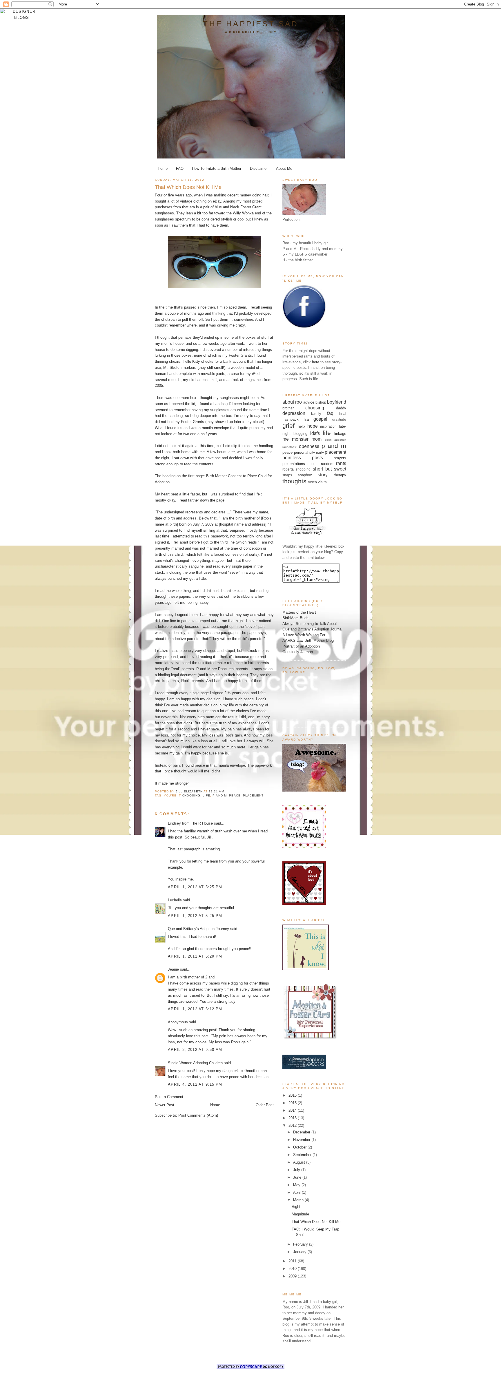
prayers (340, 458)
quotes (313, 464)
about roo (292, 402)
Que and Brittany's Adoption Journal (312, 629)
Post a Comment (169, 1097)
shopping (303, 469)
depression (293, 413)
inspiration (328, 426)
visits (322, 482)
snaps (287, 475)
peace (235, 795)
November (302, 1139)
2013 (293, 1118)
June (297, 1177)
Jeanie (173, 969)
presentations (293, 464)
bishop (320, 402)
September (303, 1155)
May (297, 1185)
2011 (293, 1261)
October (300, 1147)
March (299, 1200)
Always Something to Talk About (309, 623)
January (300, 1252)
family (316, 413)
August (299, 1162)
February (301, 1244)
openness (309, 446)
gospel (320, 419)
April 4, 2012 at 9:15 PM (195, 1084)
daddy (341, 408)
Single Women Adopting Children (195, 1063)
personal (301, 452)
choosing (191, 795)
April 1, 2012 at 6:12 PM (195, 1009)
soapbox (305, 475)
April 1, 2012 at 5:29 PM (195, 956)
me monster (295, 439)
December (302, 1132)
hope (312, 426)
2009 (293, 1276)
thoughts (294, 481)
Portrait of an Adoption (301, 646)
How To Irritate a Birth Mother (216, 168)
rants (341, 463)
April (297, 1192)
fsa (306, 419)
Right (296, 1206)
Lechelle (175, 900)
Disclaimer (259, 168)
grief (288, 425)
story (323, 474)
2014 (293, 1110)
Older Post (265, 1105)
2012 (293, 1125)
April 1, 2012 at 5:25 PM (195, 887)
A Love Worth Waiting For (303, 635)
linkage (340, 433)
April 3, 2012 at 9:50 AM (195, 1049)
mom (316, 439)
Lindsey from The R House (190, 823)
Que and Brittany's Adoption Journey (198, 929)
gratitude (339, 419)
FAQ (180, 168)
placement (253, 795)
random (327, 464)
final (342, 413)
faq (330, 413)
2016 (293, 1095)
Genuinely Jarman (297, 652)
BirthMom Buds (295, 618)
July (297, 1170)
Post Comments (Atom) (198, 1115)
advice (308, 402)
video (312, 482)
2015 (293, 1103)
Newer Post (164, 1105)
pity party (316, 452)
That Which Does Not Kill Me (316, 1221)
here (315, 362)
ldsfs (315, 433)
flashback (290, 419)
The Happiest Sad (250, 23)
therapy (340, 475)
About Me (284, 168)
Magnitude (300, 1214)
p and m (219, 795)
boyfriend (336, 402)
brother (288, 408)
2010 (293, 1268)
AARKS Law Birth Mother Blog (308, 640)
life (206, 795)
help (301, 426)
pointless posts (302, 457)
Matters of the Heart (299, 612)
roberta (288, 469)
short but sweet (329, 468)
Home (163, 168)
